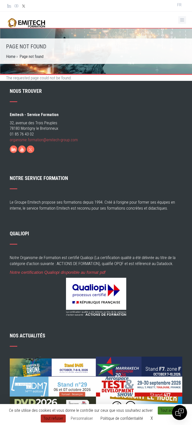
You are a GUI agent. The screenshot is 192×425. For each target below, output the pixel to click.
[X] (30, 149)
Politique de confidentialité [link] (121, 418)
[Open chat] (179, 412)
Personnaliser (82, 418)
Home (11, 56)
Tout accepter (171, 410)
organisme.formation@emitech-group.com (44, 140)
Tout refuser (53, 418)
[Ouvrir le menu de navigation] (182, 20)
